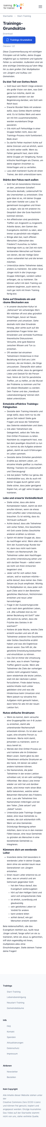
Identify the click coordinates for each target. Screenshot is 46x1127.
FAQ (9, 1026)
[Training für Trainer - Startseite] (13, 6)
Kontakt (10, 1031)
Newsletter (12, 1071)
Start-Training (24, 16)
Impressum (12, 1053)
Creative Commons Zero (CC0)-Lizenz (22, 1102)
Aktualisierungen (15, 1042)
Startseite (8, 16)
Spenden (11, 1037)
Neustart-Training (15, 1002)
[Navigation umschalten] (40, 6)
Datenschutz (13, 1048)
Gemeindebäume (15, 1008)
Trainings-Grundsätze (21, 40)
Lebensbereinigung (16, 997)
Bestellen (11, 1077)
